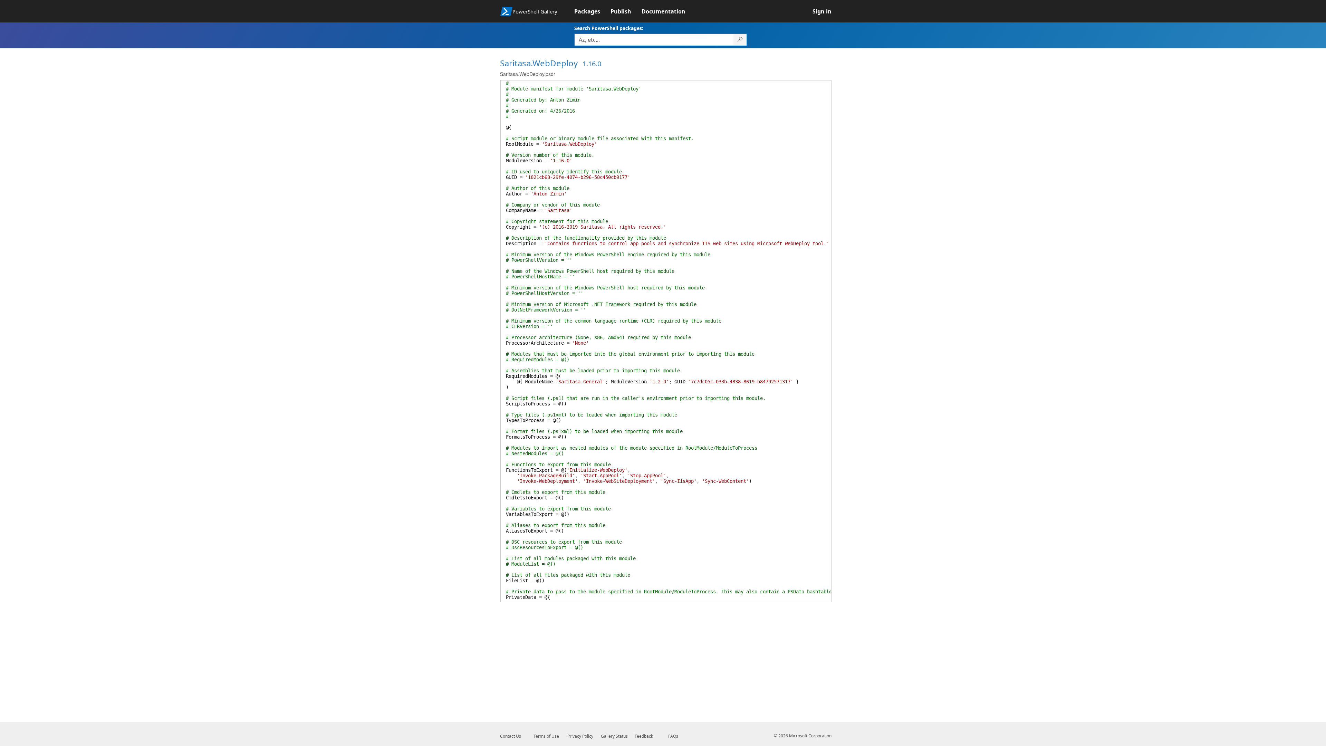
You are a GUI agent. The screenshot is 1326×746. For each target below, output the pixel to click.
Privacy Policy (580, 736)
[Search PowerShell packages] (740, 40)
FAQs (673, 736)
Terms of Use (546, 736)
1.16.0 (592, 63)
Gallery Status (614, 736)
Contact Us (510, 736)
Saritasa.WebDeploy (539, 63)
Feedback (644, 736)
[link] (592, 11)
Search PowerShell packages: (608, 28)
